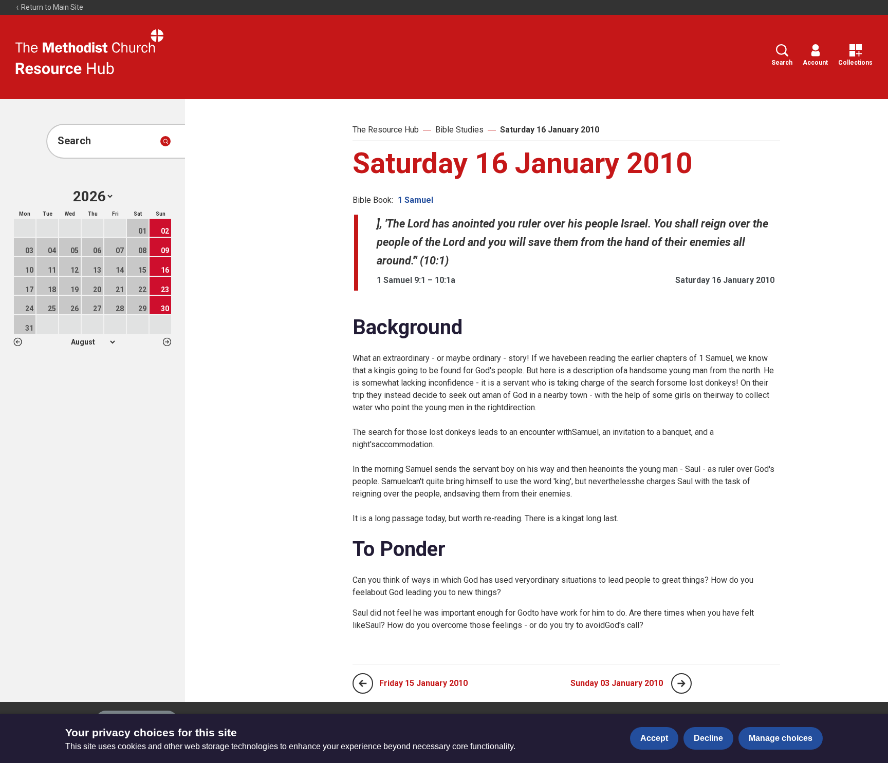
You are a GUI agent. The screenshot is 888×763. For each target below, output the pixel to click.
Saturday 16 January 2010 (549, 130)
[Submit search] (165, 141)
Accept (654, 738)
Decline (708, 738)
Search (781, 62)
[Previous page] (363, 683)
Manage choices (780, 738)
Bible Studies (459, 130)
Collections (855, 62)
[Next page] (681, 683)
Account (815, 62)
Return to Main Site (51, 7)
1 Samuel (415, 200)
